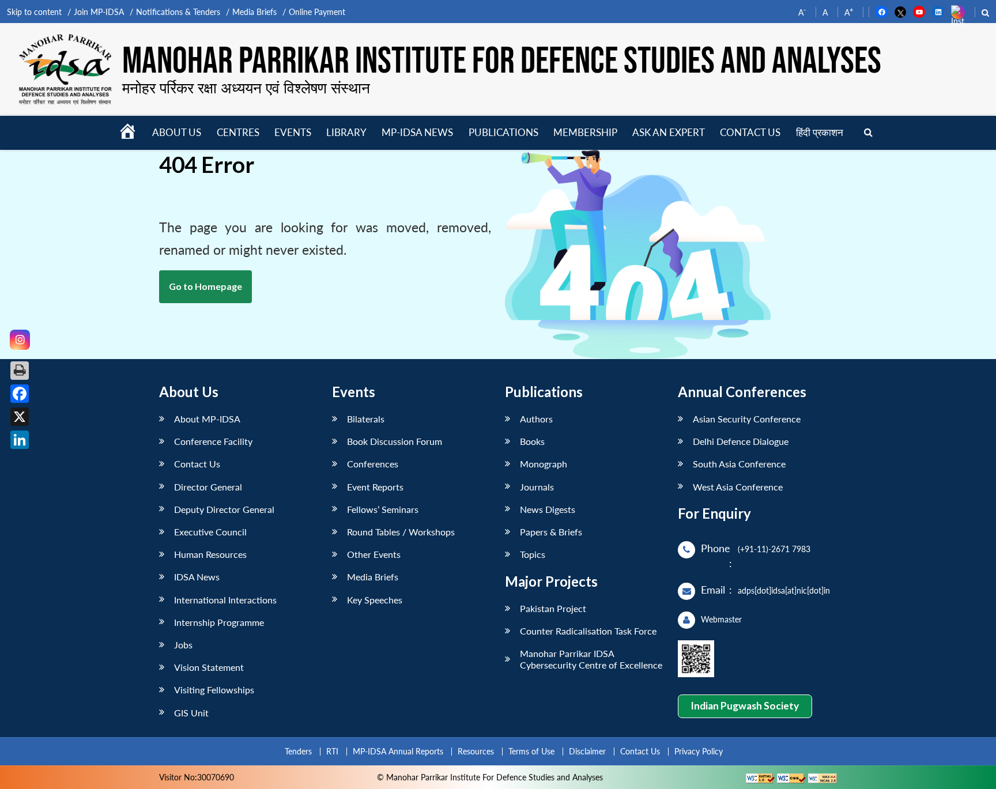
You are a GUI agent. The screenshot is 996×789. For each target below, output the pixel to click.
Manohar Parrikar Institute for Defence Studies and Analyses (501, 61)
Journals (537, 486)
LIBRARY (346, 132)
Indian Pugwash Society (745, 706)
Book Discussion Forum (394, 441)
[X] (19, 416)
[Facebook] (19, 393)
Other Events (374, 554)
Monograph (543, 463)
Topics (532, 554)
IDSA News (197, 576)
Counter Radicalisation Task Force (588, 630)
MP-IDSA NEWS (417, 132)
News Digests (547, 509)
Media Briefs (254, 12)
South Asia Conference (739, 463)
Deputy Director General (224, 509)
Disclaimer (587, 751)
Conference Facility (213, 441)
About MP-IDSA (207, 418)
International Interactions (225, 599)
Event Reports (375, 486)
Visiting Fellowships (214, 689)
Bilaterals (365, 418)
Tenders (298, 751)
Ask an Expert (668, 132)
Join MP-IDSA (99, 12)
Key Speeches (374, 599)
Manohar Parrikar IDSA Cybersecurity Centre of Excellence (591, 659)
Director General (208, 486)
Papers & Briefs (551, 531)
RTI (332, 751)
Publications (503, 132)
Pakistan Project (553, 608)
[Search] (868, 133)
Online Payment (317, 12)
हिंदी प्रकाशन (819, 132)
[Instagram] (20, 340)
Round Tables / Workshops (401, 531)
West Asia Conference (738, 486)
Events (292, 132)
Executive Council (210, 531)
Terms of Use (531, 751)
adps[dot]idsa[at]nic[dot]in (784, 590)
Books (532, 441)
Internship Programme (219, 622)
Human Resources (210, 554)
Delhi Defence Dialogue (740, 441)
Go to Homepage (205, 286)
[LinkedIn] (19, 439)
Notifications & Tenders (178, 12)
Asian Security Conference (747, 418)
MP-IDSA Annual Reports (398, 751)
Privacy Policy (698, 751)
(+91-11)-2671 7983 (774, 549)
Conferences (372, 463)
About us (176, 132)
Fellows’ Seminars (382, 509)
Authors (536, 418)
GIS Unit (191, 712)
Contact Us (197, 463)
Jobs (183, 644)
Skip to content (34, 12)
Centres (238, 132)
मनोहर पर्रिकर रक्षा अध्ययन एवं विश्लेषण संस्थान (246, 87)
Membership (585, 132)
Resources (476, 751)
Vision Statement (209, 667)
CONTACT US (750, 132)
